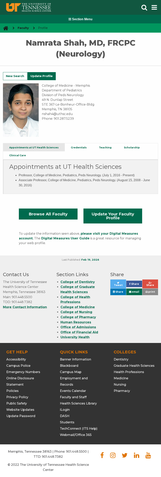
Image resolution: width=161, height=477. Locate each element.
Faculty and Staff (73, 397)
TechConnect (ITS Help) (78, 428)
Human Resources (75, 322)
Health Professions (129, 372)
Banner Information (75, 359)
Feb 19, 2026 (90, 259)
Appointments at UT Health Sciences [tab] (34, 147)
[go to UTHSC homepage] (4, 28)
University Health (75, 337)
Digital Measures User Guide (65, 238)
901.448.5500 (76, 451)
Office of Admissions (78, 327)
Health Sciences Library (78, 403)
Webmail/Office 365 (75, 435)
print (151, 291)
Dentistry (121, 359)
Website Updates (20, 410)
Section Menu (81, 19)
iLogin (65, 410)
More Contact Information (25, 307)
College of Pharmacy (78, 317)
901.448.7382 (52, 457)
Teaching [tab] (105, 147)
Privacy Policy (17, 397)
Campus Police (18, 366)
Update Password (20, 416)
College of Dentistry (77, 282)
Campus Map (70, 372)
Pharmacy (122, 391)
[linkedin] (136, 456)
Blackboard (69, 366)
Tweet (120, 286)
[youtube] (148, 456)
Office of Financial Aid (79, 332)
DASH (64, 416)
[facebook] (102, 456)
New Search (15, 76)
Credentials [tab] (79, 147)
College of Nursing (76, 312)
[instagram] (113, 456)
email (135, 291)
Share (136, 284)
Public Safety (16, 403)
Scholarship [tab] (132, 147)
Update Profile (41, 76)
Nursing (120, 384)
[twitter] (125, 456)
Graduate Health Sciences (134, 366)
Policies (12, 391)
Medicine (121, 378)
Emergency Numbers (23, 372)
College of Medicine (77, 307)
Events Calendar (73, 391)
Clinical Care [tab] (17, 155)
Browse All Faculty (48, 214)
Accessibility (16, 359)
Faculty (23, 28)
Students (67, 422)
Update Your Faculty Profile (112, 216)
